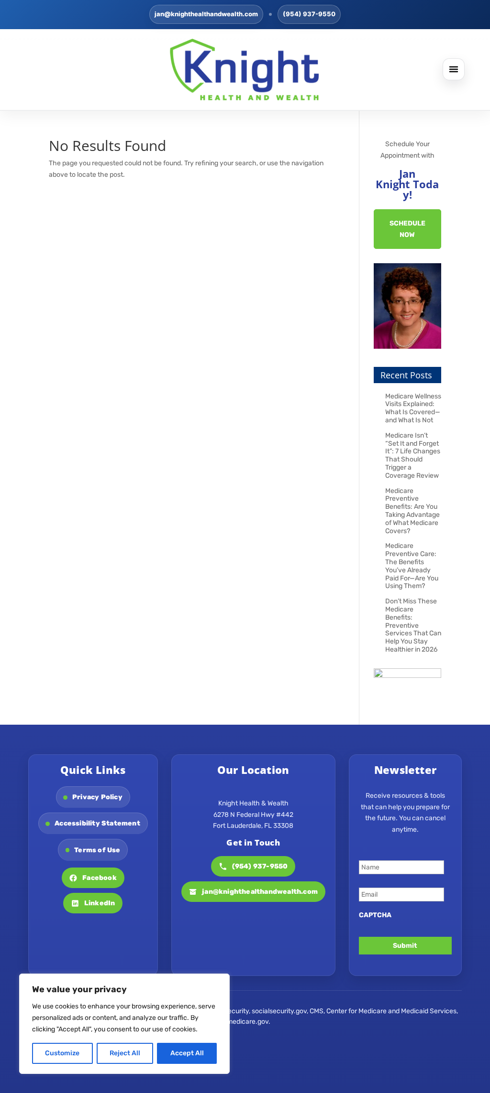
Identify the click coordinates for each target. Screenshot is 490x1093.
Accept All (187, 1053)
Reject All (125, 1053)
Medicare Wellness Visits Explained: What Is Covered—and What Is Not (413, 408)
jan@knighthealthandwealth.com (206, 14)
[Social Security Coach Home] (245, 69)
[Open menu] (454, 69)
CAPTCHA (375, 915)
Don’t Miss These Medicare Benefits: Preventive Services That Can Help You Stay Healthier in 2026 (413, 625)
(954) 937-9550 (309, 14)
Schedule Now (407, 229)
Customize (62, 1053)
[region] (124, 1024)
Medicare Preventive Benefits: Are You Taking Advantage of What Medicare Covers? (412, 511)
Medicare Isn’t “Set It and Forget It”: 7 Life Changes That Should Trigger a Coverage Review (412, 455)
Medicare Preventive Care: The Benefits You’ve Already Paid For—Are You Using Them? (411, 566)
